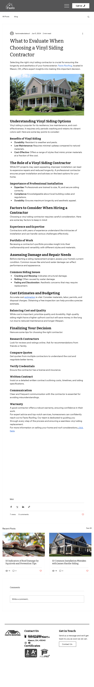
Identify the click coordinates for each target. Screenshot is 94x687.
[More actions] (82, 33)
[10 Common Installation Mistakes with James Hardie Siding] (70, 545)
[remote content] (47, 463)
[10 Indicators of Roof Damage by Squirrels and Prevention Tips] (24, 545)
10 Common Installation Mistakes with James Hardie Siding (69, 562)
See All (89, 528)
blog (16, 16)
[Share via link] (29, 507)
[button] (88, 17)
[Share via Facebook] (11, 507)
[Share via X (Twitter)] (17, 507)
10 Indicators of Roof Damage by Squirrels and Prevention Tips (22, 562)
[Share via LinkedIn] (23, 507)
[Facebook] (29, 643)
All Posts (5, 16)
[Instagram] (25, 643)
